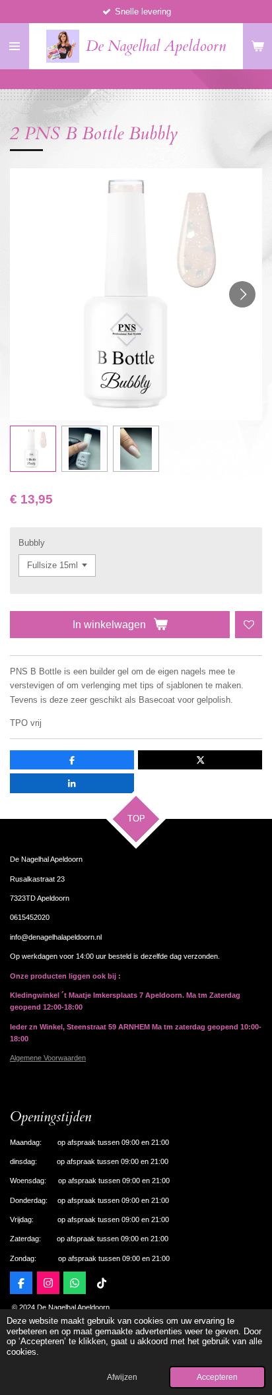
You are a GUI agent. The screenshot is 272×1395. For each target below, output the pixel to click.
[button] (33, 449)
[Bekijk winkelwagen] (257, 46)
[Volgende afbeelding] (242, 294)
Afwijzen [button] (122, 1377)
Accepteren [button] (217, 1377)
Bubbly (31, 543)
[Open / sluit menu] (14, 46)
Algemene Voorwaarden (48, 1058)
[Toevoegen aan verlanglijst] (248, 624)
